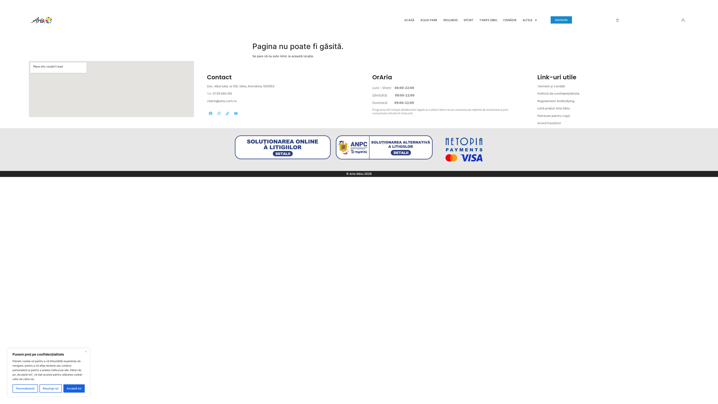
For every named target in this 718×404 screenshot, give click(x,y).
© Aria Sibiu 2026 (359, 174)
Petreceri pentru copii (553, 116)
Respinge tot (51, 388)
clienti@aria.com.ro (222, 101)
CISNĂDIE (510, 20)
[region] (48, 372)
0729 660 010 (222, 93)
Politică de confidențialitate (558, 93)
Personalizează (25, 388)
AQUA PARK (428, 20)
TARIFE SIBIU (488, 20)
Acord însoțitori (549, 123)
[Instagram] (219, 113)
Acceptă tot (74, 388)
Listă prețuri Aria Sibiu (553, 108)
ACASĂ (409, 20)
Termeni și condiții (551, 86)
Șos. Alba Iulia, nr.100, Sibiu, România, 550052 (240, 86)
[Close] (86, 351)
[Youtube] (235, 113)
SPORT (468, 20)
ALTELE (528, 20)
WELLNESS (450, 20)
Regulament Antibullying (555, 101)
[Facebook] (210, 113)
